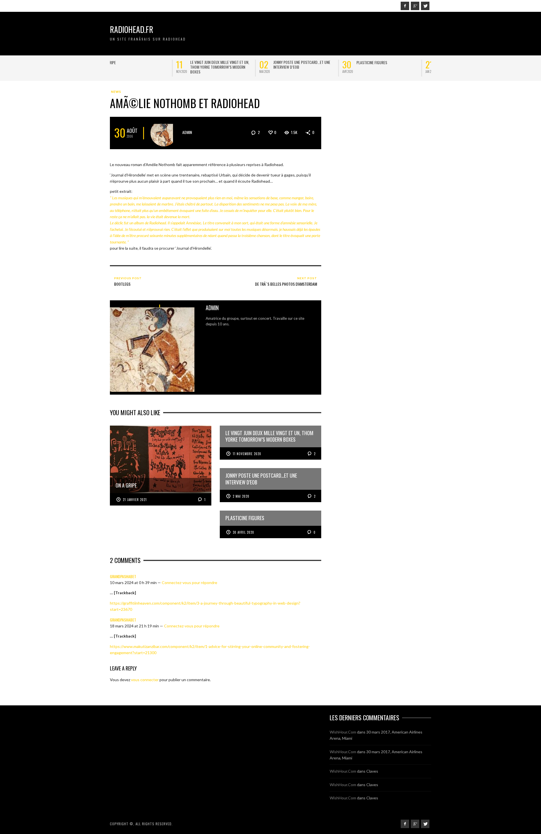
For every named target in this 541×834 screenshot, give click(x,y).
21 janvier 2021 (135, 499)
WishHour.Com (343, 732)
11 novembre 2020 (247, 453)
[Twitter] (425, 6)
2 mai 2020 (241, 496)
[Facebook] (405, 6)
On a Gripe (132, 62)
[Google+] (415, 6)
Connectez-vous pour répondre (189, 582)
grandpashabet (123, 576)
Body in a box (301, 62)
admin (187, 132)
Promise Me (382, 62)
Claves (372, 771)
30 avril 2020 (243, 532)
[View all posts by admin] (163, 133)
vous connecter (145, 679)
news (116, 91)
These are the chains (224, 62)
